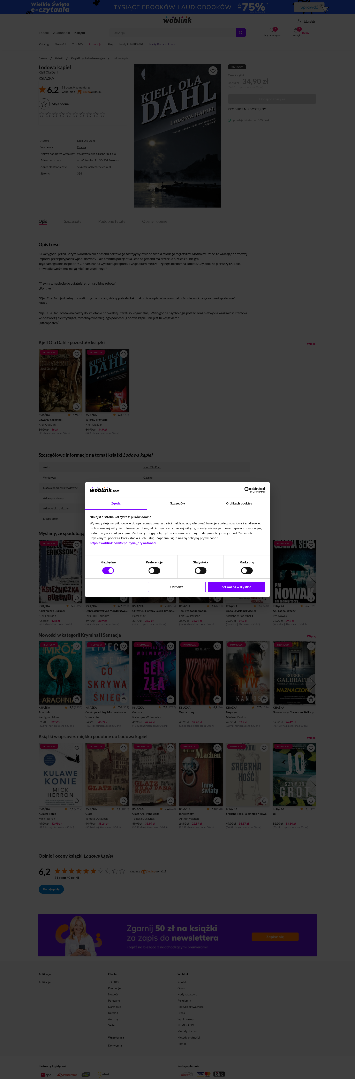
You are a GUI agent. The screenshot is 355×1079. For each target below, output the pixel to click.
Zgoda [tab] (116, 503)
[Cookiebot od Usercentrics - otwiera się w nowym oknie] (247, 490)
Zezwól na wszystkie (236, 587)
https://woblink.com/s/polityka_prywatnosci (123, 543)
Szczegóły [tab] (177, 503)
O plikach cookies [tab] (239, 503)
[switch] (154, 570)
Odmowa (176, 587)
